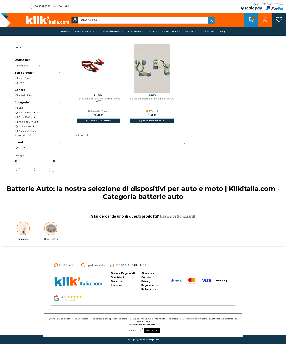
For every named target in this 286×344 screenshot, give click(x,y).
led (21, 108)
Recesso (116, 285)
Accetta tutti (152, 330)
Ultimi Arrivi (24, 78)
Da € (18, 169)
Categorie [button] (22, 102)
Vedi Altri (24, 135)
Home (18, 47)
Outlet (22, 82)
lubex (22, 147)
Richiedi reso (149, 289)
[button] (75, 20)
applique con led (28, 122)
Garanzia (116, 281)
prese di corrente (28, 117)
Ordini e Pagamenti (123, 273)
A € (35, 169)
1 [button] (178, 143)
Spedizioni (117, 277)
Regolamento (149, 285)
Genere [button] (20, 90)
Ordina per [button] (22, 60)
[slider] (16, 161)
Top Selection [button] (24, 72)
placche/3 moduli (28, 131)
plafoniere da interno (30, 112)
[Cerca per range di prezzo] (53, 171)
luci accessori (26, 126)
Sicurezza (147, 273)
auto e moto (25, 95)
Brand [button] (19, 142)
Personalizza (134, 330)
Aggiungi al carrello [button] (100, 121)
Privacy (146, 281)
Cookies (146, 277)
